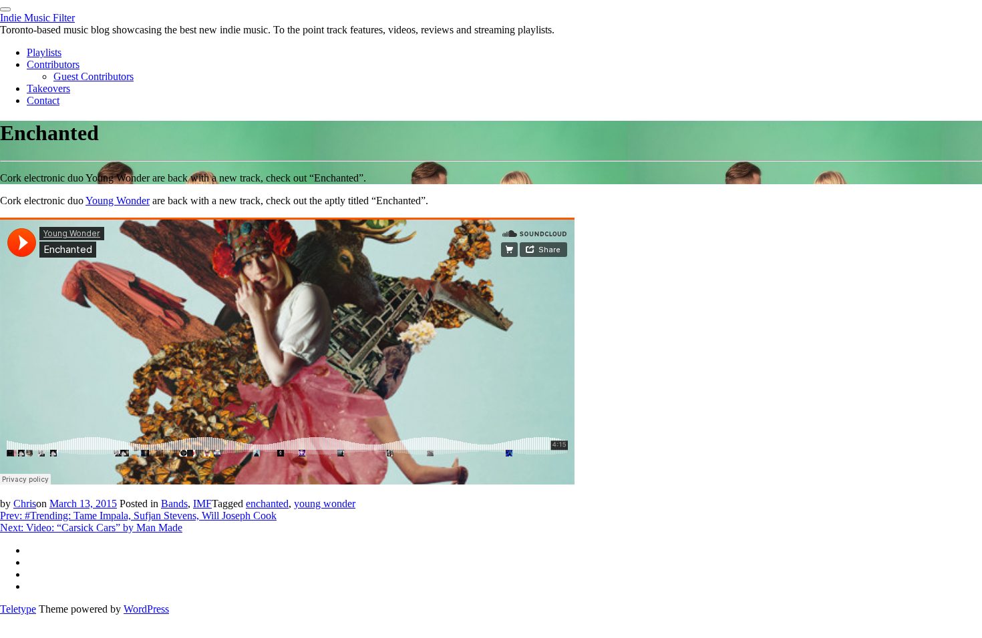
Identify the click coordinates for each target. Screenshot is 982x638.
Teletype (18, 609)
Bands (174, 503)
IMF (202, 503)
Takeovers (48, 88)
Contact (43, 100)
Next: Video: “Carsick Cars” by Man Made (91, 527)
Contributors (53, 64)
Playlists (44, 52)
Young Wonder (118, 200)
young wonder (324, 503)
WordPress (146, 609)
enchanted (267, 503)
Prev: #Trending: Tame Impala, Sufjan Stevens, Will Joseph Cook (138, 515)
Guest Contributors (93, 76)
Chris (24, 503)
